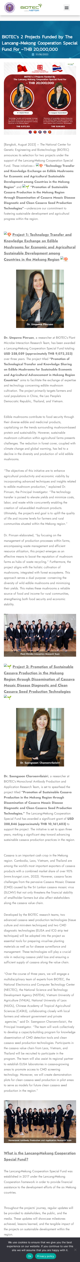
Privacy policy (45, 1256)
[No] (75, 1250)
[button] (66, 7)
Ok (29, 1256)
